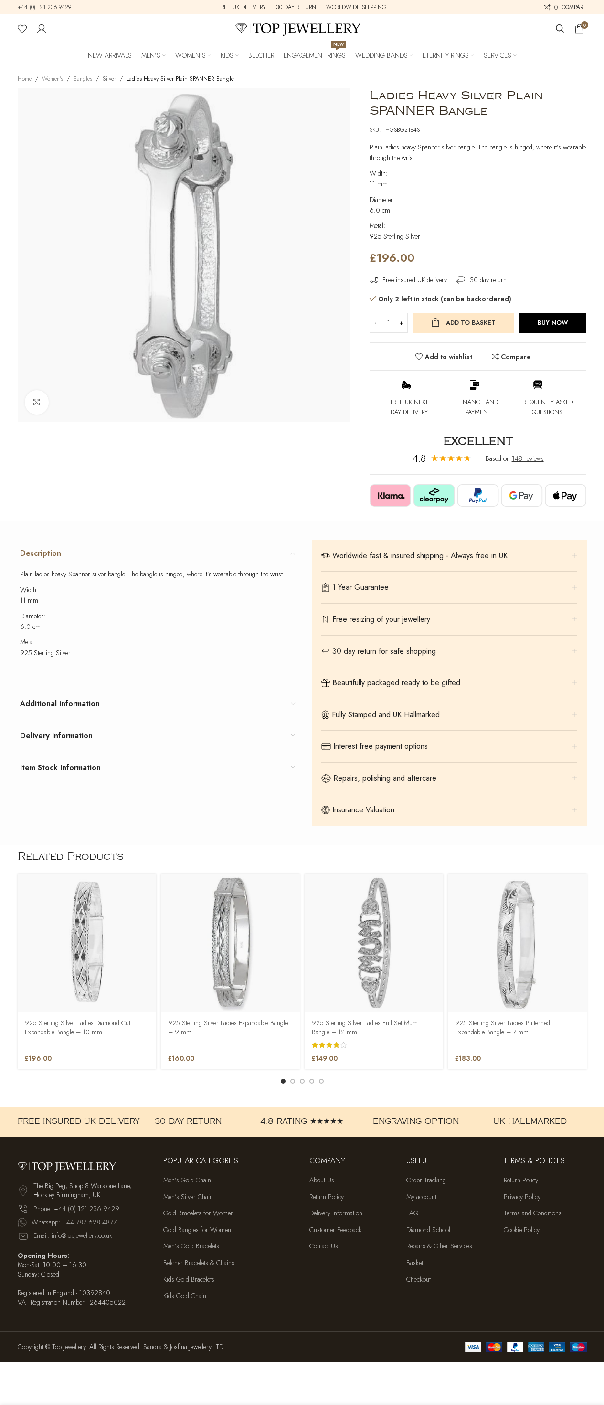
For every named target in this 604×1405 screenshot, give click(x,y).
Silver (109, 79)
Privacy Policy (522, 1197)
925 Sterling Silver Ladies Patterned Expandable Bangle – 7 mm (502, 1027)
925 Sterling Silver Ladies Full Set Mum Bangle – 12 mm (365, 1027)
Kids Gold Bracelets (188, 1279)
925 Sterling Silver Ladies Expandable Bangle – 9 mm (228, 1027)
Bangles (83, 79)
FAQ (412, 1213)
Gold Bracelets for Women (198, 1213)
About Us (321, 1180)
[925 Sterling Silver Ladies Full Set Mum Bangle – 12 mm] (374, 943)
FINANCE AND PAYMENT (478, 406)
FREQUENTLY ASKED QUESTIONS (546, 406)
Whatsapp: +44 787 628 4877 (74, 1222)
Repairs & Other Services (439, 1246)
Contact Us (323, 1246)
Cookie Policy (522, 1230)
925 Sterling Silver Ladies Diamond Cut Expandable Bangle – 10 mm (77, 1027)
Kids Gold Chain (184, 1295)
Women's (52, 79)
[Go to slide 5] (321, 1081)
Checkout (418, 1279)
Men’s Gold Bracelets (191, 1246)
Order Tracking (426, 1180)
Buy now (553, 322)
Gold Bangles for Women (197, 1230)
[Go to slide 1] (283, 1081)
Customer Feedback (335, 1230)
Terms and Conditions (533, 1213)
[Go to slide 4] (311, 1081)
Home (25, 79)
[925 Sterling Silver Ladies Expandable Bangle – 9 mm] (230, 943)
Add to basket (471, 322)
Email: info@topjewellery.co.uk (72, 1235)
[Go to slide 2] (292, 1081)
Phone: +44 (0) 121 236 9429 (76, 1208)
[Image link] (70, 1165)
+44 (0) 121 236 (37, 7)
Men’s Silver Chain (188, 1197)
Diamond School (428, 1230)
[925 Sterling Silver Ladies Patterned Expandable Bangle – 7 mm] (517, 943)
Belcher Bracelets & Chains (198, 1262)
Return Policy (326, 1197)
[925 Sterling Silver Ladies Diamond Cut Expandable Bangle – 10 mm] (87, 943)
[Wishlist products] (22, 28)
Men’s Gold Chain (187, 1180)
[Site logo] (302, 27)
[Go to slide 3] (302, 1081)
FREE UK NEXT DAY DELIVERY (409, 406)
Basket (414, 1262)
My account (421, 1197)
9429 (64, 7)
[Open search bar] (560, 28)
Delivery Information (335, 1213)
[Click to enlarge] (37, 402)
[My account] (41, 28)
